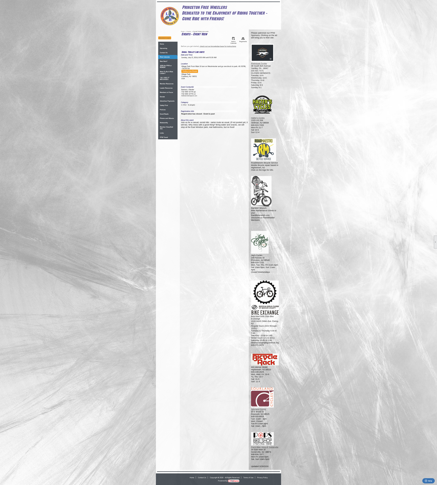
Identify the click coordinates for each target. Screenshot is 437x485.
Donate (162, 97)
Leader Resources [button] (166, 88)
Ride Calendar (165, 57)
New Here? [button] (163, 61)
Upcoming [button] (163, 48)
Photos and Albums (167, 118)
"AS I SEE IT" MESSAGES (165, 78)
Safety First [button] (164, 105)
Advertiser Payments (167, 101)
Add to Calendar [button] (233, 40)
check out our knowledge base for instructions (218, 46)
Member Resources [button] (166, 84)
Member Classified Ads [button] (166, 128)
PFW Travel (164, 137)
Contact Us (164, 53)
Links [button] (162, 133)
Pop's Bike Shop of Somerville (264, 447)
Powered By (223, 481)
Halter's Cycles (258, 118)
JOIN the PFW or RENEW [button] (166, 66)
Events (189, 31)
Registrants (243, 39)
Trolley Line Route (189, 71)
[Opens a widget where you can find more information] (428, 481)
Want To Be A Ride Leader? (166, 72)
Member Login (164, 38)
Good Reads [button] (164, 114)
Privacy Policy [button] (262, 478)
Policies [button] (163, 110)
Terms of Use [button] (248, 478)
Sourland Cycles (258, 409)
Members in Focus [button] (166, 92)
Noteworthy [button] (164, 123)
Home (162, 44)
